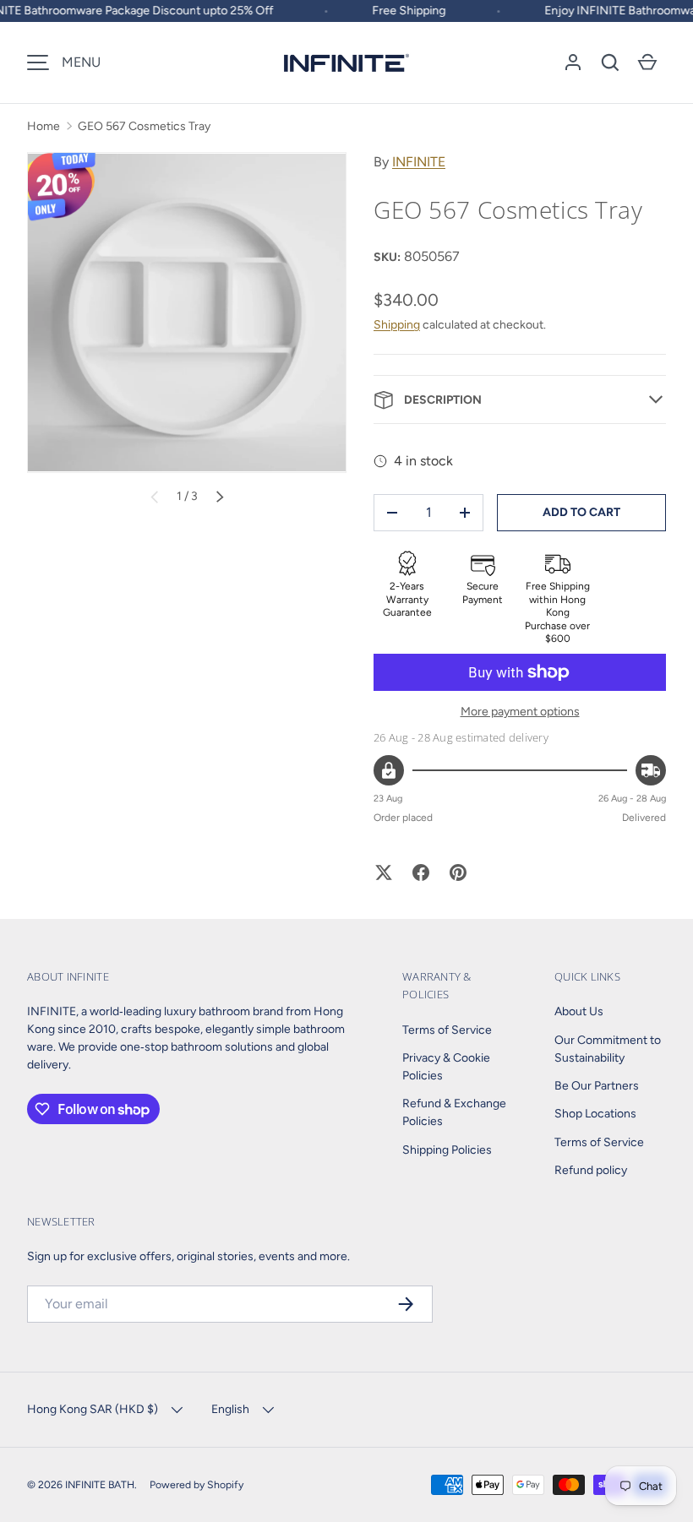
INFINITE (418, 162)
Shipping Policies (447, 1150)
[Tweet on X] (383, 872)
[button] (610, 62)
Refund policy (590, 1170)
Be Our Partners (596, 1086)
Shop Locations (595, 1113)
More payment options (520, 711)
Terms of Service (447, 1030)
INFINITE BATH (99, 1484)
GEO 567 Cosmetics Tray (144, 126)
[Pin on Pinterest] (458, 872)
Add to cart (581, 512)
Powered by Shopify (196, 1484)
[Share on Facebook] (420, 872)
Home (43, 126)
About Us (578, 1011)
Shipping (397, 325)
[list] (186, 312)
